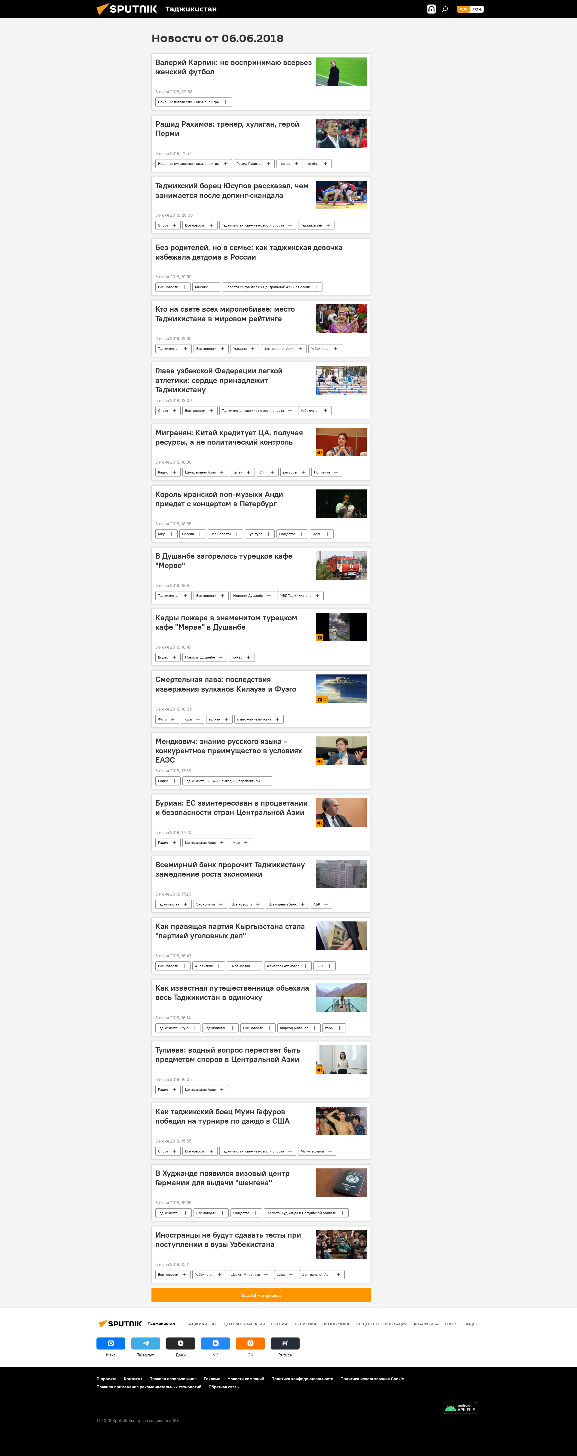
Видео (163, 657)
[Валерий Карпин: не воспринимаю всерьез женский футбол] (341, 71)
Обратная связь (224, 1387)
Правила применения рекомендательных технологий (148, 1387)
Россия (188, 534)
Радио (163, 472)
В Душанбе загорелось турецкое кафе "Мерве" (223, 560)
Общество (287, 534)
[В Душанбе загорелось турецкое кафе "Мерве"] (341, 565)
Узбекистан (320, 348)
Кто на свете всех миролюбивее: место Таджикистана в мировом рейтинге (225, 313)
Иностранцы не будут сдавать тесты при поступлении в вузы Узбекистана (228, 1239)
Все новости (195, 225)
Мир (161, 534)
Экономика (205, 904)
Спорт (163, 225)
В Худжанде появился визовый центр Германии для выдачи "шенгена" (222, 1177)
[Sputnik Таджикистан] (129, 16)
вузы (281, 1274)
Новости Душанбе (248, 595)
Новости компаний (245, 1378)
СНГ (262, 472)
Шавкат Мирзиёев (245, 1274)
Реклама (212, 1378)
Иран (317, 534)
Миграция (396, 1323)
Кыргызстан (240, 966)
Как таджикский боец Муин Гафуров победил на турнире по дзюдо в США (222, 1116)
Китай (238, 472)
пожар (237, 657)
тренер (285, 163)
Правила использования (173, 1378)
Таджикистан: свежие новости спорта (253, 225)
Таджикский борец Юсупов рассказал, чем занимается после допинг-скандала (232, 190)
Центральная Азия (279, 348)
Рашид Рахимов (249, 163)
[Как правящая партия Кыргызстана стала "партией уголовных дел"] (341, 935)
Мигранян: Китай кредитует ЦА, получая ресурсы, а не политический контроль (229, 437)
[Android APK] (460, 1408)
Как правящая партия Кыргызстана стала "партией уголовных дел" (230, 930)
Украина (240, 348)
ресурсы (290, 472)
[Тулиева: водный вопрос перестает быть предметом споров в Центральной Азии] (341, 1059)
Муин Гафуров (312, 1151)
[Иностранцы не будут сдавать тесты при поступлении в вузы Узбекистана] (341, 1244)
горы (188, 719)
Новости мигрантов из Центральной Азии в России (267, 287)
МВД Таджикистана (295, 595)
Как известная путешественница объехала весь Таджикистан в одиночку (232, 992)
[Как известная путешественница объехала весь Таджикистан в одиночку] (341, 997)
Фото (162, 719)
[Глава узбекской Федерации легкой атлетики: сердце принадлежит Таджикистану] (341, 380)
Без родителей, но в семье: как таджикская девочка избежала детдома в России (249, 251)
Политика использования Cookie (372, 1378)
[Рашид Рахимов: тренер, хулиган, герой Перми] (341, 133)
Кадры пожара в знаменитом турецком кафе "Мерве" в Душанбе (226, 622)
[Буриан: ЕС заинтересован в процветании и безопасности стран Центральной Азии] (341, 812)
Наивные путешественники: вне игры (189, 102)
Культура (255, 534)
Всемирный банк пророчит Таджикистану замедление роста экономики (230, 869)
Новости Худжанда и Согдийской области (301, 1213)
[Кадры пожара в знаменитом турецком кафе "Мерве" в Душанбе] (341, 627)
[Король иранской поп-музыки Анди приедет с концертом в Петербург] (341, 503)
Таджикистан (311, 225)
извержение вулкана (254, 719)
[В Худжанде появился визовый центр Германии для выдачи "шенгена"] (341, 1182)
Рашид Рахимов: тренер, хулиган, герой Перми (227, 128)
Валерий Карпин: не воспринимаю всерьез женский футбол (233, 66)
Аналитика (204, 966)
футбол (313, 163)
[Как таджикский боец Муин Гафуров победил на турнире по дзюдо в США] (341, 1121)
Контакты (133, 1378)
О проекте (106, 1378)
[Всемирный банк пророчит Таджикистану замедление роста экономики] (341, 874)
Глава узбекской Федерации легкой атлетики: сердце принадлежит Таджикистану (218, 380)
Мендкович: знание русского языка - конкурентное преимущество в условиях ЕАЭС (228, 750)
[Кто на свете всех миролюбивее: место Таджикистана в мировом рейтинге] (341, 318)
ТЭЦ (319, 966)
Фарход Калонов (294, 1028)
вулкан (214, 719)
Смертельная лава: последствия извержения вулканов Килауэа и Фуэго (225, 683)
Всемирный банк (283, 904)
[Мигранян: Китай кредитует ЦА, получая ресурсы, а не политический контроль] (341, 442)
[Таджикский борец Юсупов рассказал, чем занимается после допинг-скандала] (341, 195)
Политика (322, 472)
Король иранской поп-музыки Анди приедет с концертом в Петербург (219, 498)
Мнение (201, 287)
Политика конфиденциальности (302, 1378)
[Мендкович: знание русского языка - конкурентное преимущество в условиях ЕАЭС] (341, 750)
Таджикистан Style (173, 1028)
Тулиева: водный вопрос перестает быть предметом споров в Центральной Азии (228, 1054)
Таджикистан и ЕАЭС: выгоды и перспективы (222, 781)
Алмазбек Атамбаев (283, 966)
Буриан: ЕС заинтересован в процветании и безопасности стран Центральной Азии (231, 807)
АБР (316, 904)
